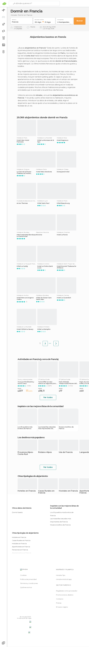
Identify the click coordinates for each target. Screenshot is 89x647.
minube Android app (64, 579)
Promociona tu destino (64, 595)
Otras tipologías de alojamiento (25, 533)
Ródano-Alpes (45, 452)
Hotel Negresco (62, 140)
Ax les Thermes (22, 203)
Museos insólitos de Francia (66, 427)
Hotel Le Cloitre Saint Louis (45, 267)
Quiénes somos (26, 587)
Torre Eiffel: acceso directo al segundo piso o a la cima (47, 382)
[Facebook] (20, 613)
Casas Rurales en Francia (46, 492)
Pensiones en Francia (20, 550)
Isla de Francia (66, 452)
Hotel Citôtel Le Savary (25, 329)
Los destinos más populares (31, 437)
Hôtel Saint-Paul (43, 203)
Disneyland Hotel (63, 172)
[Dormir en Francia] (56, 343)
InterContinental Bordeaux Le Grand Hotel (26, 235)
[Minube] (4, 3)
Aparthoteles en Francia (21, 547)
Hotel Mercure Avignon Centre (25, 298)
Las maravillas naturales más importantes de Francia (47, 427)
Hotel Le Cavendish (64, 298)
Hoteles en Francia (27, 491)
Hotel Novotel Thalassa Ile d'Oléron (66, 267)
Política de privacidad (28, 579)
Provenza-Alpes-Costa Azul (25, 453)
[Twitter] (23, 613)
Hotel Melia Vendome (44, 172)
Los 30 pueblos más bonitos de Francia (25, 427)
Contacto (59, 599)
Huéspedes (64, 22)
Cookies (23, 575)
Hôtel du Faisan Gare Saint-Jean (43, 298)
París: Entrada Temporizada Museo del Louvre (68, 382)
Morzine (39, 235)
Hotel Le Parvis (62, 235)
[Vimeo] (27, 613)
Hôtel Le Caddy (22, 266)
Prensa (58, 603)
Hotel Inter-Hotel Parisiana (23, 141)
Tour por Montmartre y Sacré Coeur (26, 382)
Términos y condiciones (29, 583)
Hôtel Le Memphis (43, 329)
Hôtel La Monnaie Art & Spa (45, 141)
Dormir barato (17, 512)
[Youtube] (30, 613)
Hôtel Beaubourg (63, 203)
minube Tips (60, 575)
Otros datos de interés (21, 508)
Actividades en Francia (29, 359)
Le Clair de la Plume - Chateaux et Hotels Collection (24, 172)
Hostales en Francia (68, 491)
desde (19, 388)
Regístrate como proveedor (66, 591)
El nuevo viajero (62, 607)
